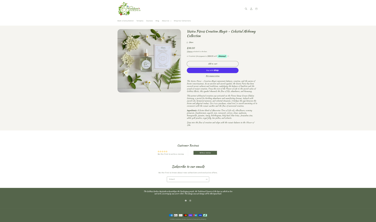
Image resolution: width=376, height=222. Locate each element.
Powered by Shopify (199, 219)
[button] (166, 20)
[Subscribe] (206, 179)
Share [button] (191, 42)
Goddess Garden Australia (184, 219)
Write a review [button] (205, 153)
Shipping (190, 51)
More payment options (213, 76)
